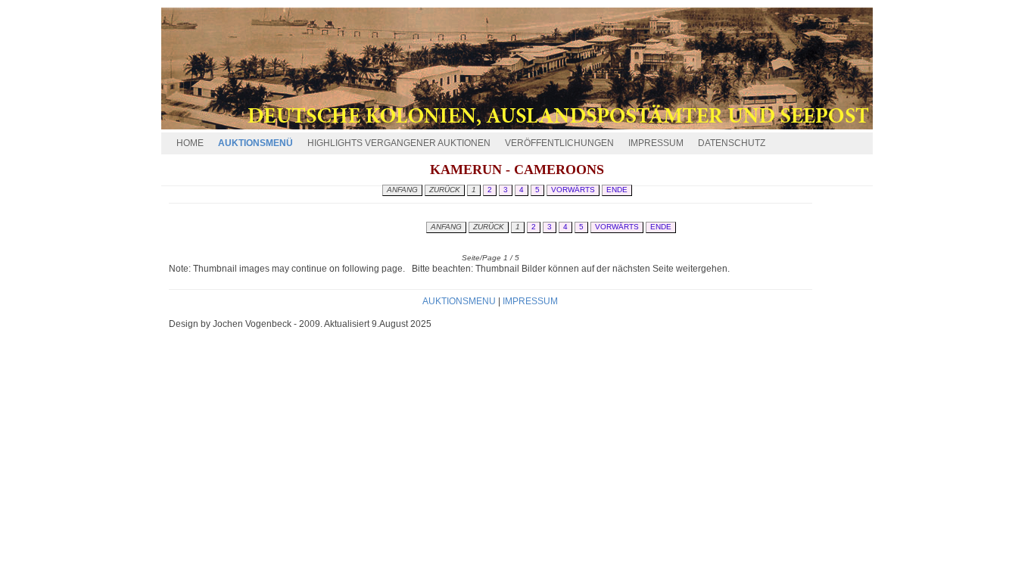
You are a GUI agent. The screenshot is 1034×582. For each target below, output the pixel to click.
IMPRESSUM (656, 143)
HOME (190, 143)
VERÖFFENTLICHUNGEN (559, 143)
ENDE (660, 227)
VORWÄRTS (617, 227)
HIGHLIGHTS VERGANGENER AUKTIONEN (399, 143)
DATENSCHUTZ (731, 143)
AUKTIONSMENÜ (255, 143)
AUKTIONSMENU (460, 301)
